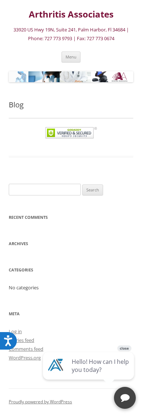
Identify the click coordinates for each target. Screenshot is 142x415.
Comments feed (26, 349)
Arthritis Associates (71, 14)
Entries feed (21, 340)
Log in (15, 331)
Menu (71, 57)
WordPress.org (25, 357)
